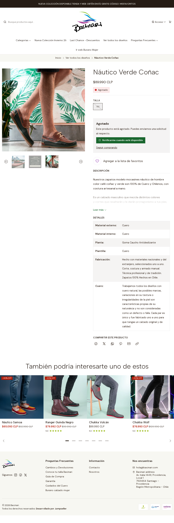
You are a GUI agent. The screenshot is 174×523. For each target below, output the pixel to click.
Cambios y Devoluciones (59, 467)
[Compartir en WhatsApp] (112, 344)
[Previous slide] (4, 161)
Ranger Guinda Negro (59, 422)
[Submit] (5, 22)
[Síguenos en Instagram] (15, 475)
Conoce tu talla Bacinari (59, 471)
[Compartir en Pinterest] (121, 344)
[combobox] (20, 22)
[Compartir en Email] (129, 344)
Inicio (58, 58)
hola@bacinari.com (147, 467)
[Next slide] (82, 161)
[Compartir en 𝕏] (104, 344)
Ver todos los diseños (78, 58)
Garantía (50, 481)
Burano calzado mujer (58, 490)
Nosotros (94, 471)
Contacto (94, 467)
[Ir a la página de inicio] (87, 22)
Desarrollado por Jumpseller (51, 508)
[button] (67, 441)
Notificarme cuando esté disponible (122, 140)
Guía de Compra (55, 476)
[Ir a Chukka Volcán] (108, 397)
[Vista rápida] (39, 397)
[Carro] (170, 22)
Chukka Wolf (141, 422)
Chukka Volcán (99, 422)
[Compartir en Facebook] (96, 344)
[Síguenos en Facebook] (20, 475)
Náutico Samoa (12, 422)
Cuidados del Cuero (57, 485)
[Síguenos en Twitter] (25, 475)
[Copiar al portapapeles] (137, 344)
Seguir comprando (106, 147)
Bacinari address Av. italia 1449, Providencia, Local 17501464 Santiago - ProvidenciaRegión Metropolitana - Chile (152, 479)
